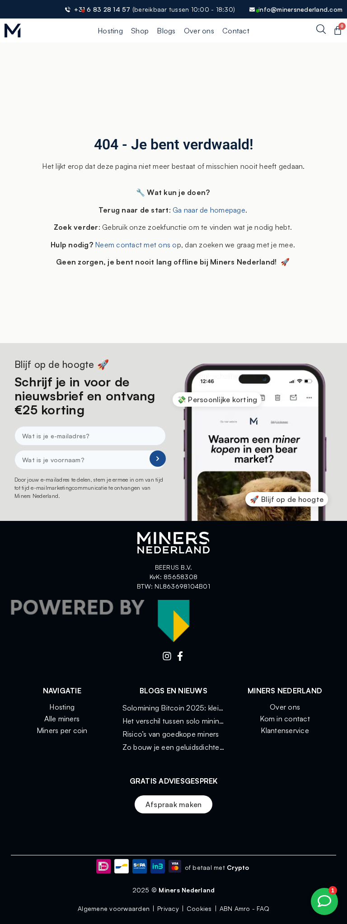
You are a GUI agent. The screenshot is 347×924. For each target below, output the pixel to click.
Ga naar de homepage (209, 209)
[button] (217, 399)
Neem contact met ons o (135, 244)
